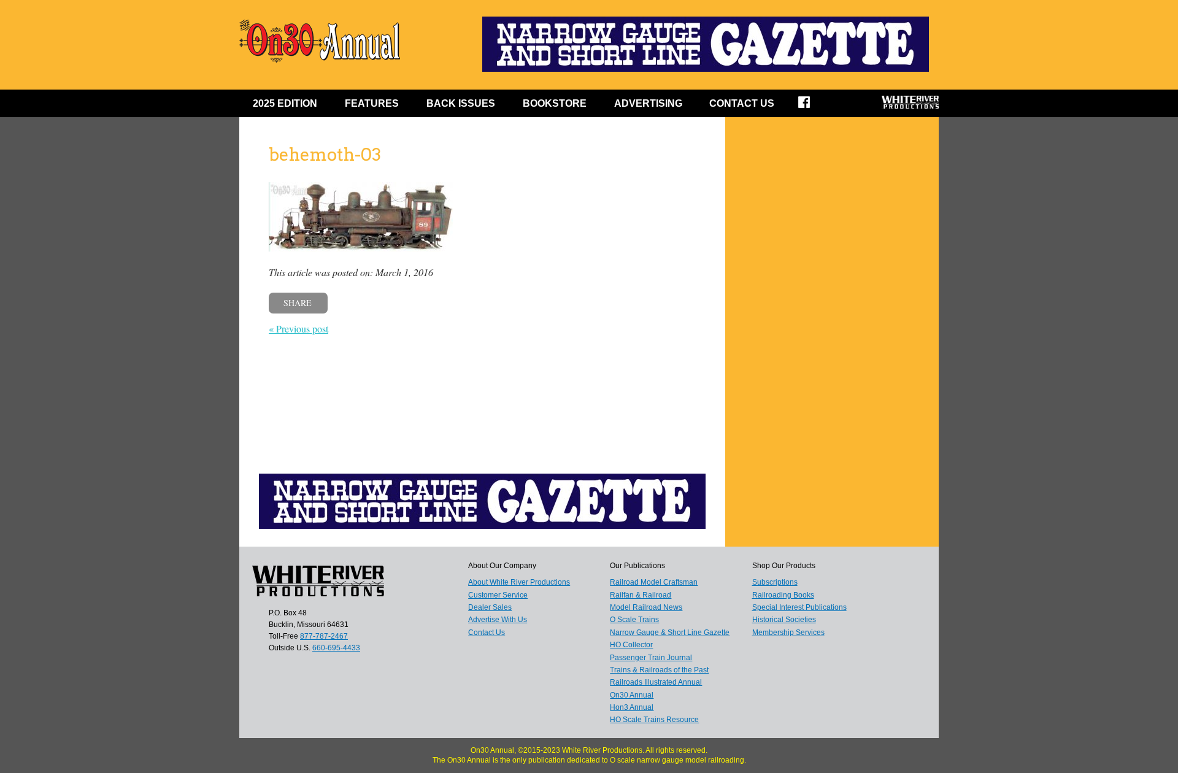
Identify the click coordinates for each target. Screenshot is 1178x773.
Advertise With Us (497, 619)
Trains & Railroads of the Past (659, 670)
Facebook (812, 106)
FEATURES (372, 103)
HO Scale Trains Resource (654, 719)
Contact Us (741, 103)
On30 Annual (631, 695)
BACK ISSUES (460, 103)
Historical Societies (784, 619)
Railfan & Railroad (640, 595)
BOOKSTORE (555, 103)
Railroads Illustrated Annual (656, 682)
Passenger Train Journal (651, 657)
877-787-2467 (324, 636)
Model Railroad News (646, 607)
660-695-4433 (336, 648)
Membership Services (788, 632)
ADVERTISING (648, 103)
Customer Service (498, 595)
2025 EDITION (285, 103)
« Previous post (298, 328)
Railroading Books (783, 595)
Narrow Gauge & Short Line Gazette (670, 632)
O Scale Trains (634, 619)
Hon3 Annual (631, 707)
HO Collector (631, 644)
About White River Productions (519, 582)
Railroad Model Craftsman (654, 582)
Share (297, 303)
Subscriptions (775, 582)
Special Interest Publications (799, 607)
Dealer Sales (490, 607)
